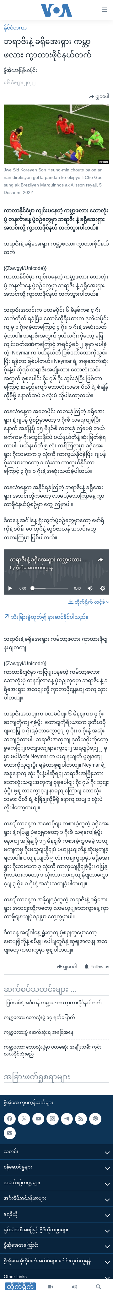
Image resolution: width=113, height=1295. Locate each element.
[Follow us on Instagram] (52, 1119)
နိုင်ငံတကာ (15, 27)
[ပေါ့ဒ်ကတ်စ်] (95, 1119)
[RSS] (81, 1119)
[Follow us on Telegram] (67, 1119)
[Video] (50, 1287)
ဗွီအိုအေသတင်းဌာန (34, 567)
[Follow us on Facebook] (10, 1119)
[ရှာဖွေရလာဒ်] (98, 1287)
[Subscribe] (10, 1133)
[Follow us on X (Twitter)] (24, 1119)
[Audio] (74, 1287)
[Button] (99, 96)
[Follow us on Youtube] (38, 1119)
